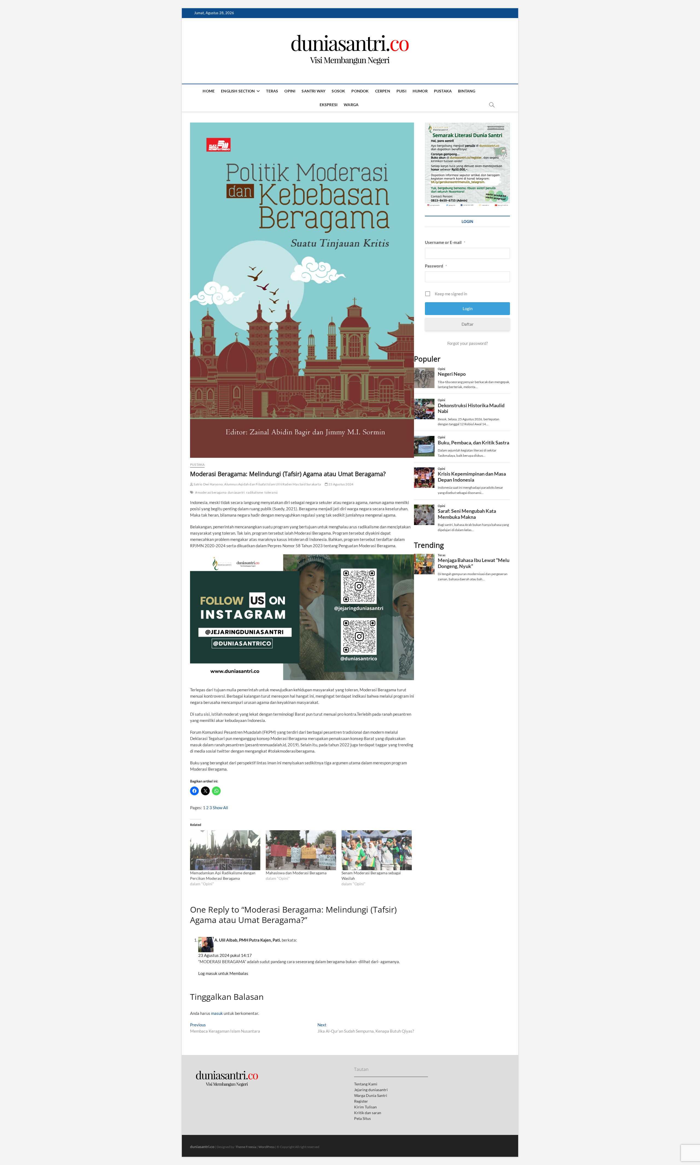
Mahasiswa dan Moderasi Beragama (296, 872)
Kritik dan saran (367, 1112)
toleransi (271, 492)
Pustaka (443, 91)
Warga (351, 104)
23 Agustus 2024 (340, 484)
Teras (272, 91)
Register (361, 1101)
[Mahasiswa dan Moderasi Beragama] (301, 850)
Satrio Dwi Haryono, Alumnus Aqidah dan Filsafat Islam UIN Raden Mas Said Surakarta (257, 484)
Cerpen (382, 91)
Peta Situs (362, 1118)
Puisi (401, 91)
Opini (289, 91)
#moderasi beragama (210, 492)
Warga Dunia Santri (370, 1095)
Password (436, 265)
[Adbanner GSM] (467, 125)
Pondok (360, 91)
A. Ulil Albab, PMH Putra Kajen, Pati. (247, 939)
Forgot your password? (467, 343)
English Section (238, 91)
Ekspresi (329, 104)
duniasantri (236, 492)
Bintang (466, 91)
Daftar (468, 324)
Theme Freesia (245, 1147)
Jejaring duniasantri (371, 1089)
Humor (420, 91)
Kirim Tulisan (365, 1107)
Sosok (338, 91)
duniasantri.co (202, 1146)
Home (209, 91)
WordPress (266, 1147)
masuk (217, 1013)
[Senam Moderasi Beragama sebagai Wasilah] (377, 850)
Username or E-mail (445, 242)
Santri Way (313, 91)
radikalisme (254, 492)
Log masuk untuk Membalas (223, 973)
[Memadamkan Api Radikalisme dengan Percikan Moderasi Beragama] (225, 850)
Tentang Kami (365, 1084)
